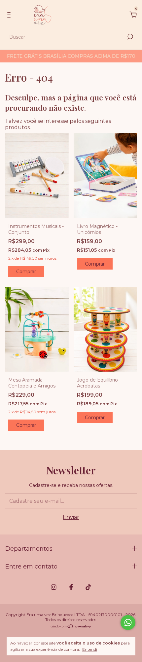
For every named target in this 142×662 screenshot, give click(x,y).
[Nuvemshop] (71, 627)
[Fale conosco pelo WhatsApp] (128, 622)
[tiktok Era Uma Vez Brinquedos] (88, 587)
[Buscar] (129, 36)
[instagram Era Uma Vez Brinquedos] (54, 587)
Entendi (89, 649)
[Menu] (10, 15)
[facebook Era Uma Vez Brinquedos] (71, 587)
